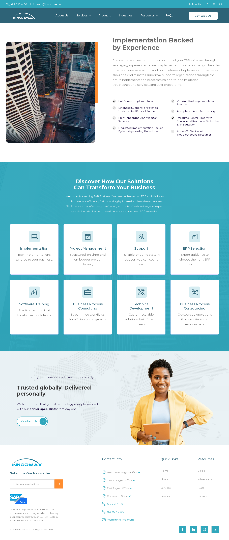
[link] (24, 15)
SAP (42, 517)
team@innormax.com (50, 4)
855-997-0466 (115, 511)
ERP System (51, 517)
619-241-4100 (115, 503)
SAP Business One (34, 520)
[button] (60, 15)
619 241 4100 (19, 4)
